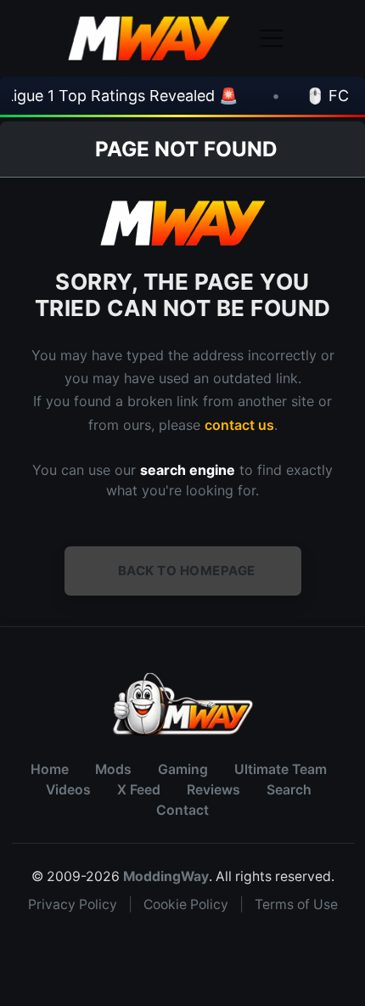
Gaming (183, 769)
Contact (182, 810)
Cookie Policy (185, 904)
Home (50, 769)
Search (289, 790)
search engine (187, 469)
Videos (68, 790)
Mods (113, 769)
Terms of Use (296, 904)
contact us (239, 424)
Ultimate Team (280, 769)
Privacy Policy (72, 904)
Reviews (213, 790)
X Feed (138, 790)
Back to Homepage (187, 570)
